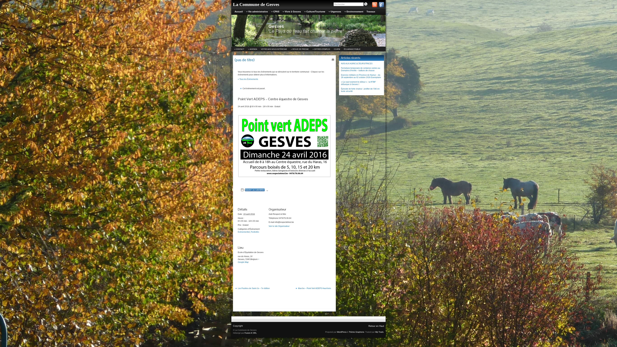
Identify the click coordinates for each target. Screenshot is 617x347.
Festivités (255, 232)
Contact (240, 49)
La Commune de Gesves (256, 4)
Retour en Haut (376, 326)
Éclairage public (352, 49)
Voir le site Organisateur (279, 226)
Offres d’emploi (322, 49)
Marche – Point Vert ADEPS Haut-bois (314, 288)
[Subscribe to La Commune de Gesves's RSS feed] (374, 4)
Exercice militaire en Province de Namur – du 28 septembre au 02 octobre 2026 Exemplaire (361, 76)
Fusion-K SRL (251, 333)
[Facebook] (381, 4)
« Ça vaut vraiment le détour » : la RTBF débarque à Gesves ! (358, 83)
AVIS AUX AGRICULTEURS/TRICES (356, 63)
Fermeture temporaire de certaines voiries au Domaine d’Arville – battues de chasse (360, 69)
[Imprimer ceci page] (333, 59)
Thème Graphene (356, 332)
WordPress (342, 332)
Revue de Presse (300, 49)
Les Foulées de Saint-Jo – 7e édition (254, 288)
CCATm (337, 49)
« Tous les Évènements (248, 79)
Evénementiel (244, 232)
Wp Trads (379, 332)
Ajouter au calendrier (254, 190)
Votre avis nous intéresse (274, 49)
